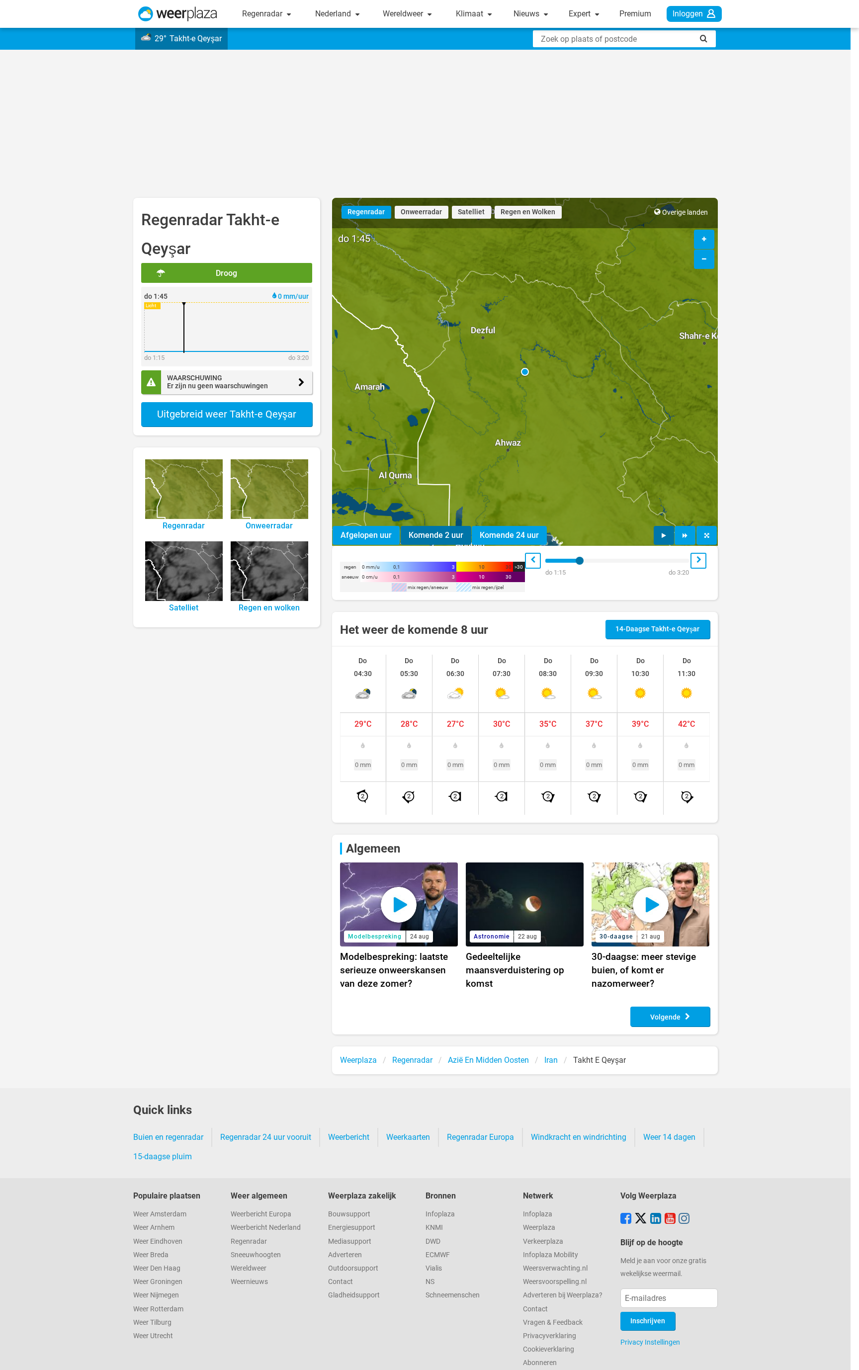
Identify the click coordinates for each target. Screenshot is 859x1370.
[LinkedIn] (655, 1219)
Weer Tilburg (152, 1322)
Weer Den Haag (156, 1268)
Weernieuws (249, 1282)
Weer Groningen (157, 1282)
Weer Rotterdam (158, 1309)
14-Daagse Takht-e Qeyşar (657, 629)
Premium (635, 13)
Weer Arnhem (153, 1227)
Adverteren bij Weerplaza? (562, 1295)
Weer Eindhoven (157, 1241)
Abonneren (540, 1363)
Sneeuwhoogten (256, 1255)
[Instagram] (684, 1219)
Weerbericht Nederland (266, 1227)
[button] (525, 372)
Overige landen (685, 212)
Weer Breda (151, 1255)
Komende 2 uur (436, 535)
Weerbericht (348, 1137)
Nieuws (527, 13)
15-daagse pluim (162, 1156)
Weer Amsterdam (159, 1214)
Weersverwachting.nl (555, 1268)
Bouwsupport (349, 1214)
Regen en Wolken (528, 212)
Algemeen (373, 849)
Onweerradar (421, 212)
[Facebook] (625, 1219)
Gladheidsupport (354, 1295)
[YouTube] (670, 1219)
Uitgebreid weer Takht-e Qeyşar (226, 414)
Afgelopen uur (366, 535)
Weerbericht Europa (261, 1214)
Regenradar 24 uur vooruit (265, 1137)
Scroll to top (843, 1354)
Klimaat (470, 13)
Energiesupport (351, 1227)
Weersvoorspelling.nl (555, 1282)
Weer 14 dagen (669, 1137)
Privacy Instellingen (650, 1342)
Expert (581, 13)
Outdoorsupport (353, 1268)
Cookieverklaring (548, 1349)
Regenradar (263, 13)
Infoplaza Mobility (550, 1255)
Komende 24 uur (509, 535)
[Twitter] (640, 1219)
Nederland (334, 13)
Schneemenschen (453, 1295)
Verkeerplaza (543, 1241)
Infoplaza (440, 1214)
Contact (340, 1282)
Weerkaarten (408, 1137)
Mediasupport (349, 1241)
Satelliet (471, 212)
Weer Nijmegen (156, 1295)
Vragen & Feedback (553, 1322)
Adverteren (345, 1255)
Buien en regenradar (168, 1137)
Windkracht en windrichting (578, 1137)
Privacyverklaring (549, 1336)
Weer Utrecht (153, 1336)
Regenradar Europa (480, 1137)
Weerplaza (539, 1227)
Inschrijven (647, 1321)
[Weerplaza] (177, 14)
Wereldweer (404, 13)
